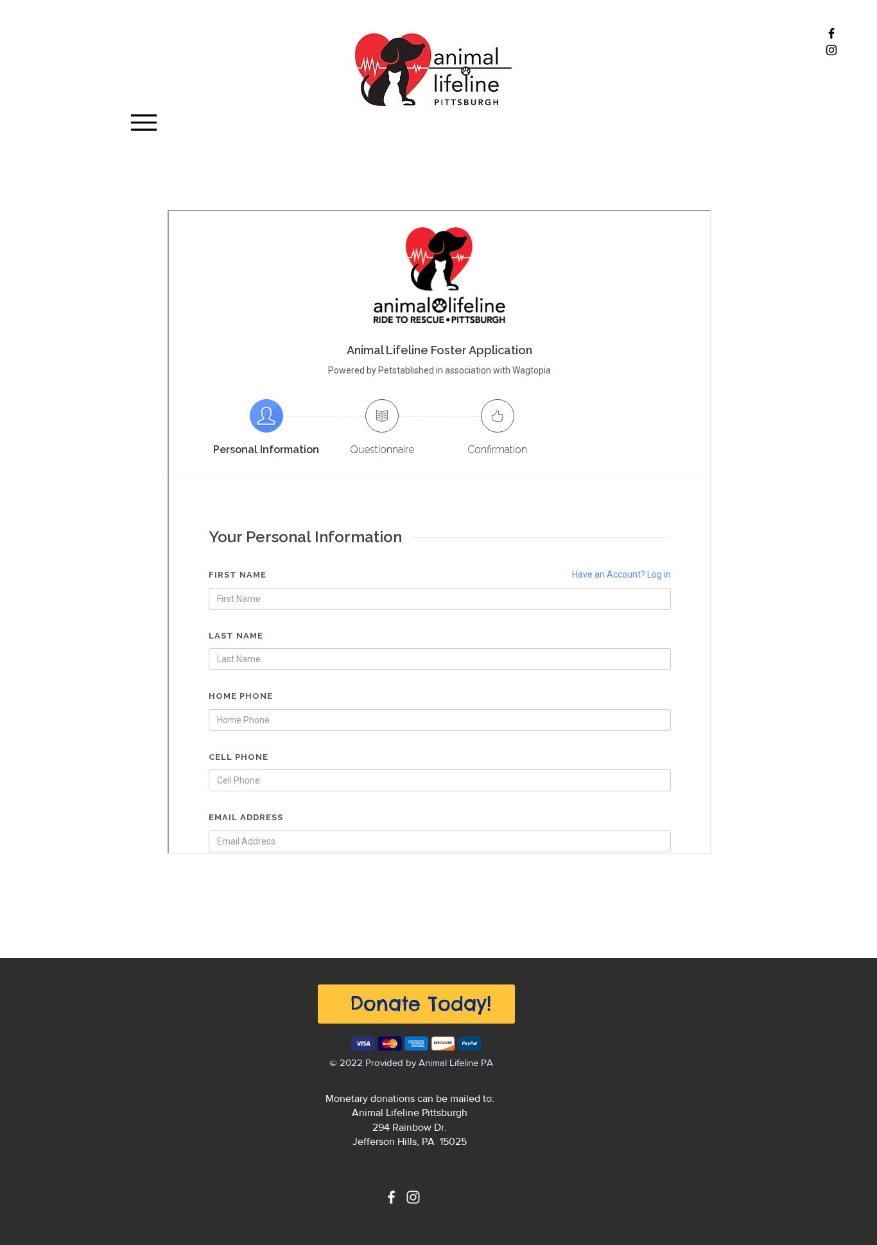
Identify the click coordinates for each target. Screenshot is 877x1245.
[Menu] (143, 122)
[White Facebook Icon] (391, 1197)
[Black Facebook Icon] (831, 33)
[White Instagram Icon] (413, 1197)
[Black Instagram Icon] (831, 50)
